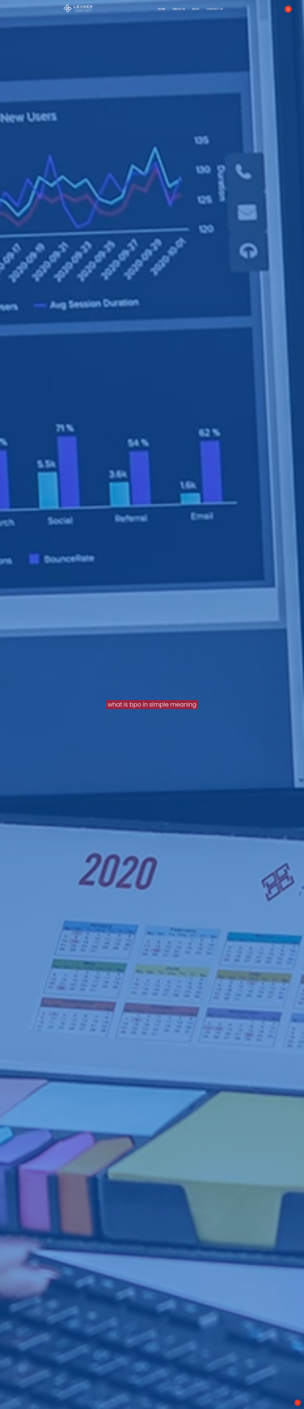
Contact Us (214, 9)
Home (161, 9)
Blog (195, 9)
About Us (179, 9)
